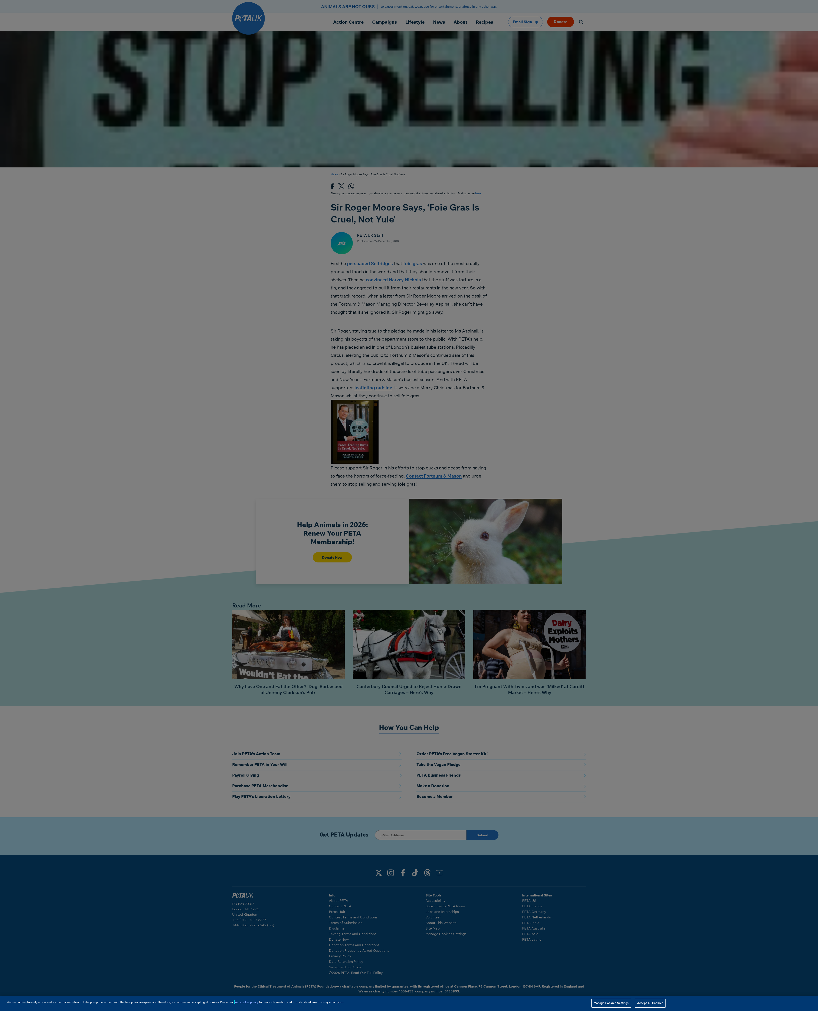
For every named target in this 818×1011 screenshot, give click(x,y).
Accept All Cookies (650, 1003)
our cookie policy (246, 1002)
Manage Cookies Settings (611, 1003)
